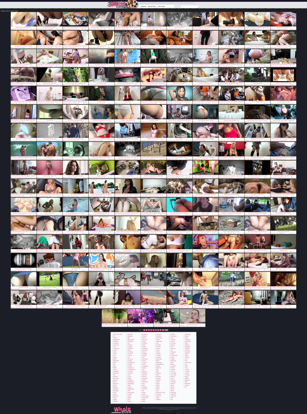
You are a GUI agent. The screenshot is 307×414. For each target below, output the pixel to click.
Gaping (144, 367)
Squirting (187, 339)
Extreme (144, 336)
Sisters (173, 387)
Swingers (187, 352)
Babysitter (116, 360)
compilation (285, 140)
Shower (173, 383)
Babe (114, 359)
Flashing (144, 353)
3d (114, 336)
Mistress (158, 373)
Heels (143, 392)
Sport (186, 338)
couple (279, 47)
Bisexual (115, 383)
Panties (173, 334)
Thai (186, 360)
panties (20, 28)
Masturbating (160, 364)
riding (128, 233)
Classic (130, 355)
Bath (114, 362)
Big (114, 375)
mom (91, 28)
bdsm (98, 103)
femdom (233, 158)
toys (204, 140)
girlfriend (144, 66)
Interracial (159, 338)
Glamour (144, 375)
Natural (158, 378)
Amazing (115, 343)
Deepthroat (131, 382)
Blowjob (115, 389)
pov (283, 158)
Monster (158, 376)
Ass (114, 355)
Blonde (115, 387)
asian (17, 28)
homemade (285, 47)
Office (158, 387)
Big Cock (116, 378)
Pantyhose (174, 336)
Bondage (116, 390)
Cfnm (129, 350)
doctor (128, 177)
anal (178, 28)
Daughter (130, 380)
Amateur (115, 341)
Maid (157, 360)
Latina (158, 352)
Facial (144, 338)
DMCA (170, 410)
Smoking (173, 396)
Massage (158, 362)
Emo (129, 399)
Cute (129, 375)
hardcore (228, 121)
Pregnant (173, 352)
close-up (175, 66)
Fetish (144, 345)
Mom (157, 375)
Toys (186, 367)
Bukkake (130, 336)
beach (26, 66)
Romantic (173, 366)
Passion (173, 339)
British (115, 399)
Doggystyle (131, 389)
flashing (177, 140)
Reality (173, 359)
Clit (129, 357)
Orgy (157, 397)
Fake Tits (144, 339)
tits (207, 233)
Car (129, 343)
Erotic (129, 401)
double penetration (282, 270)
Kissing (158, 345)
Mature (158, 366)
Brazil (115, 394)
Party (172, 338)
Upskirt (187, 373)
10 (163, 330)
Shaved (173, 380)
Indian (144, 401)
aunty (70, 47)
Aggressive (116, 339)
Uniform (187, 371)
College (130, 360)
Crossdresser (131, 369)
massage (150, 251)
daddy (169, 288)
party (179, 233)
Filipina (144, 346)
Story (186, 343)
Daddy (129, 378)
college (97, 28)
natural (208, 307)
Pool (172, 346)
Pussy (172, 357)
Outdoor (158, 399)
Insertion (158, 336)
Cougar (130, 364)
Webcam (187, 380)
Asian (115, 353)
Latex (157, 350)
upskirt (228, 28)
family (51, 47)
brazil (232, 214)
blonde (23, 47)
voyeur (26, 28)
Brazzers (115, 396)
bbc (180, 307)
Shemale (173, 382)
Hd (143, 390)
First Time (145, 350)
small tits (153, 28)
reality (104, 28)
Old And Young (160, 392)
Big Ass (115, 376)
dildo (202, 140)
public (23, 28)
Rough (172, 367)
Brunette (130, 334)
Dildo (129, 385)
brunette (199, 28)
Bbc (114, 364)
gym (152, 103)
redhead (105, 84)
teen (279, 28)
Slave (172, 390)
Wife (186, 382)
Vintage (187, 375)
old (284, 158)
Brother (115, 401)
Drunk (129, 396)
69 (185, 387)
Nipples (158, 380)
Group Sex (145, 382)
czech (255, 140)
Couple (130, 366)
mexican (48, 288)
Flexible (144, 355)
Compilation (131, 362)
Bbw (114, 366)
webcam (228, 47)
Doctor (129, 387)
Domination (131, 392)
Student (187, 348)
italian (23, 66)
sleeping (273, 251)
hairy (75, 47)
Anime (115, 350)
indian (247, 28)
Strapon (187, 345)
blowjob (17, 66)
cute (281, 103)
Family (144, 341)
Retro (172, 362)
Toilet (186, 366)
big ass (123, 28)
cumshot (206, 270)
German (144, 371)
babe (126, 121)
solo (287, 28)
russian (224, 66)
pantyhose (23, 307)
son (178, 177)
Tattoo (186, 355)
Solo (172, 397)
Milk (157, 371)
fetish (150, 103)
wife (119, 28)
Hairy (143, 385)
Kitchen (158, 346)
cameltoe (155, 103)
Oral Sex (158, 394)
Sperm (187, 336)
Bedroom (116, 373)
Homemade (145, 396)
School (173, 371)
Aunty (115, 357)
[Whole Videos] (122, 4)
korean (224, 251)
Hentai (144, 394)
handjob (206, 28)
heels (150, 288)
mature (180, 121)
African (115, 338)
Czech (129, 376)
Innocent (158, 334)
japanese (14, 28)
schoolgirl (101, 214)
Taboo (186, 353)
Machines (159, 359)
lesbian (48, 47)
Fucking (144, 362)
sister (173, 158)
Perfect (173, 341)
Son (172, 399)
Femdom (144, 343)
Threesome (188, 362)
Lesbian (158, 353)
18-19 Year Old (117, 334)
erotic (254, 270)
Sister (172, 385)
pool (43, 140)
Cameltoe (130, 341)
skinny (123, 121)
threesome (276, 270)
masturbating (50, 28)
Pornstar (173, 348)
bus (13, 288)
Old (157, 390)
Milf (157, 369)
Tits (186, 364)
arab (67, 28)
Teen (186, 359)
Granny (144, 380)
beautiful (94, 28)
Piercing (173, 343)
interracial (18, 158)
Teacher (187, 357)
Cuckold (130, 371)
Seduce (173, 376)
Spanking (187, 334)
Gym (143, 383)
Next (166, 330)
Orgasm (158, 396)
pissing (94, 47)
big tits (171, 28)
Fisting (144, 352)
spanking (147, 84)
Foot (143, 357)
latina (282, 47)
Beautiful (115, 371)
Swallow (187, 350)
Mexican (158, 367)
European (145, 334)
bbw (65, 28)
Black (115, 385)
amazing (100, 121)
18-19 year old (43, 47)
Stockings (188, 341)
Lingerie (158, 357)
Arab (114, 352)
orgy (177, 84)
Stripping (187, 346)
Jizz (157, 343)
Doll (129, 390)
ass (21, 47)
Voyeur (187, 378)
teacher (24, 251)
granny (42, 270)
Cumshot (130, 373)
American (116, 345)
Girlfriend (144, 373)
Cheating (130, 352)
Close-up (130, 359)
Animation (116, 348)
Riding (172, 364)
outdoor (13, 66)
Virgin (186, 376)
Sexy (172, 378)
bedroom (284, 103)
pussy (180, 28)
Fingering (144, 348)
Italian (158, 339)
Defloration (131, 383)
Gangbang (145, 366)
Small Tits (173, 394)
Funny (144, 364)
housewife (71, 28)
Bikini (115, 382)
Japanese (159, 341)
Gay (143, 369)
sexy (231, 28)
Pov (172, 350)
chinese (146, 28)
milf (121, 28)
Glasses (144, 376)
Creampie (130, 367)
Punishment (174, 355)
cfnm (205, 177)
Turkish (187, 369)
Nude (157, 382)
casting (27, 307)
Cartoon (130, 345)
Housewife (145, 397)
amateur (74, 28)
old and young (153, 47)
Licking (158, 355)
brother (143, 103)
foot (253, 140)
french (23, 103)
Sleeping (173, 392)
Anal (114, 346)
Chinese (130, 353)
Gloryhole (145, 378)
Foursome (145, 359)
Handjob (144, 387)
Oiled (157, 389)
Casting (130, 346)
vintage (20, 270)
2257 (168, 410)
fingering (230, 251)
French (144, 360)
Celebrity (130, 348)
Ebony (129, 397)
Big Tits (115, 380)
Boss (114, 392)
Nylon (158, 385)
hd (208, 28)
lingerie (179, 103)
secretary (70, 251)
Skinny (173, 389)
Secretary (173, 375)
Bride (114, 397)
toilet (100, 47)
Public (172, 353)
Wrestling (187, 383)
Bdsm (115, 367)
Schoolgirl (173, 373)
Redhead (173, 360)
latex (76, 270)
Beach (115, 369)
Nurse (158, 383)
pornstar (183, 47)
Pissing (173, 345)
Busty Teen (131, 339)
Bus (129, 338)
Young (187, 385)
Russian (173, 369)
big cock (127, 47)
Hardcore (144, 389)
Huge (143, 399)
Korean (158, 348)
